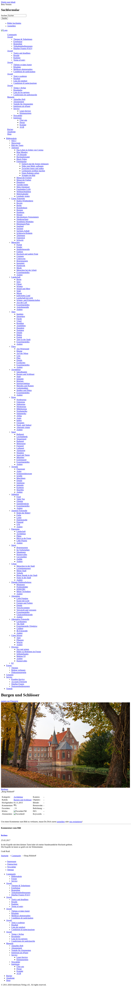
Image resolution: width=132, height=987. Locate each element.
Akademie (11, 132)
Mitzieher (20, 457)
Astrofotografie (22, 307)
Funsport (20, 446)
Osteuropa (20, 402)
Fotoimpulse (21, 161)
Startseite (4, 856)
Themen (14, 668)
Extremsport (21, 460)
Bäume (19, 351)
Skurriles (20, 490)
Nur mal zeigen (22, 649)
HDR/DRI (20, 589)
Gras (18, 356)
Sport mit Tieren (23, 455)
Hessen (19, 215)
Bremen (19, 210)
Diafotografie (21, 520)
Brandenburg (21, 208)
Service (16, 108)
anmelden (61, 822)
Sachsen (19, 228)
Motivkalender (22, 194)
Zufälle (19, 559)
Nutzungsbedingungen (20, 686)
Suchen (4, 15)
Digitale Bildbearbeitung (21, 582)
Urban (13, 564)
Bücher (10, 129)
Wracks (19, 642)
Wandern (20, 453)
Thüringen (20, 235)
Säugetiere (20, 316)
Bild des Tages (17, 145)
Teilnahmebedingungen (22, 46)
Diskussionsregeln (18, 672)
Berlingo (4, 789)
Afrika (19, 416)
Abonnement (18, 102)
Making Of (21, 656)
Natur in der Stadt (23, 578)
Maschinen (20, 478)
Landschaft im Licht (24, 298)
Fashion (19, 252)
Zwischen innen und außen (33, 168)
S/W (18, 524)
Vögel (19, 321)
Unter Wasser (16, 635)
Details (19, 332)
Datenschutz (12, 864)
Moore (19, 293)
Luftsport (20, 448)
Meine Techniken (23, 591)
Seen (18, 282)
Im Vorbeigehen (23, 550)
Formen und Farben (24, 603)
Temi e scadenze (20, 76)
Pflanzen (20, 640)
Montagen (20, 584)
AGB (22, 127)
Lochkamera (21, 621)
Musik (19, 268)
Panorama (15, 529)
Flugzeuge (20, 469)
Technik (14, 467)
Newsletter (17, 115)
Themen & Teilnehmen (22, 39)
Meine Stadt (21, 571)
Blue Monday (22, 152)
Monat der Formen (24, 178)
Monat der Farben (23, 180)
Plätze (18, 536)
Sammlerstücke (22, 504)
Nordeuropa (21, 400)
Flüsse (19, 284)
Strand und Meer (23, 289)
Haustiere (20, 328)
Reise (13, 397)
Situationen (21, 552)
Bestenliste (17, 44)
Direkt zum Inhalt (8, 2)
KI (12, 663)
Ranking (16, 58)
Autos (18, 471)
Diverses (14, 647)
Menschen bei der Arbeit (26, 270)
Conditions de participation (24, 72)
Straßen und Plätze (24, 390)
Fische (19, 319)
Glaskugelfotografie (24, 615)
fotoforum (17, 118)
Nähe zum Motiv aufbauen (32, 166)
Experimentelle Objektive (26, 626)
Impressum (11, 861)
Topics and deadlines (21, 53)
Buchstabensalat (23, 157)
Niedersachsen (22, 219)
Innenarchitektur (23, 383)
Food (18, 497)
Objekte (19, 501)
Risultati (16, 78)
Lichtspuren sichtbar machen (33, 171)
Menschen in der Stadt (25, 566)
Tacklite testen (22, 185)
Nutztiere (20, 330)
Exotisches (20, 363)
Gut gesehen (21, 557)
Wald (18, 291)
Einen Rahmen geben (30, 173)
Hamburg (20, 212)
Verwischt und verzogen (26, 610)
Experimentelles (23, 272)
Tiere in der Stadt (23, 339)
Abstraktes (15, 596)
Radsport (20, 441)
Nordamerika (21, 411)
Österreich (20, 238)
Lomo (18, 517)
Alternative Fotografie (20, 619)
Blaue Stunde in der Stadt (26, 575)
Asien (18, 418)
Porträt (19, 245)
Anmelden (11, 26)
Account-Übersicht (19, 682)
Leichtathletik (22, 437)
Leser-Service (25, 111)
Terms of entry (19, 60)
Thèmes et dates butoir (22, 65)
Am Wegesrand (22, 349)
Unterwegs (20, 259)
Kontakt (23, 125)
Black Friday (21, 159)
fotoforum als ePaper (21, 106)
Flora (13, 346)
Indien (19, 420)
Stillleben (15, 494)
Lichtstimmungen (23, 568)
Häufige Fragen (17, 684)
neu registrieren (75, 822)
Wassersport (21, 439)
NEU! (13, 141)
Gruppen (20, 256)
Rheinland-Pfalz (23, 224)
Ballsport (20, 434)
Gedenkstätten (22, 388)
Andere (19, 275)
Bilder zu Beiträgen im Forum (28, 652)
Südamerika (21, 413)
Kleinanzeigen (25, 113)
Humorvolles (21, 554)
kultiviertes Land (23, 295)
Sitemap (10, 870)
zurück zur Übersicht (9, 701)
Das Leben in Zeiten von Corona (29, 150)
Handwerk (20, 265)
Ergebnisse (17, 41)
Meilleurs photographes (22, 69)
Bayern (19, 203)
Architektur (16, 369)
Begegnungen (22, 261)
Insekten (19, 314)
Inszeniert (20, 263)
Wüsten (19, 286)
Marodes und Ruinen (25, 386)
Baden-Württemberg (24, 201)
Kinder (19, 247)
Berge (18, 279)
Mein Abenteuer (23, 187)
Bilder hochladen (14, 23)
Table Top (20, 499)
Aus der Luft (21, 302)
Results (16, 55)
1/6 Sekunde (21, 154)
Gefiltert (19, 628)
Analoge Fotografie (19, 510)
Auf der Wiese (22, 353)
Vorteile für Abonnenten (23, 104)
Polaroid (19, 522)
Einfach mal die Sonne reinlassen (35, 164)
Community (12, 35)
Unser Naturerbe (18, 198)
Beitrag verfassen (18, 670)
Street (13, 545)
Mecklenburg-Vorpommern (27, 217)
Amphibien (21, 326)
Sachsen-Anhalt (22, 231)
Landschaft (15, 277)
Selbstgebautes (22, 654)
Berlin (19, 205)
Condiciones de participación (25, 95)
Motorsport (21, 443)
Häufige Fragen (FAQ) (22, 48)
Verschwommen (23, 608)
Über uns (23, 120)
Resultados (17, 90)
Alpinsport (20, 450)
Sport (13, 432)
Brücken (19, 381)
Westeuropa (21, 406)
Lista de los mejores (21, 92)
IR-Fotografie (22, 631)
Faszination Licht (23, 189)
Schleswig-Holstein (24, 233)
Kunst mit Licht (22, 601)
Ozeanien (20, 423)
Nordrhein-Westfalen (25, 222)
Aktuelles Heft (19, 99)
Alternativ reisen (23, 427)
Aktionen (15, 148)
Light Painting (22, 598)
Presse (22, 122)
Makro (19, 335)
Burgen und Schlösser (25, 374)
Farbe (18, 515)
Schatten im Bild (28, 175)
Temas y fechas (19, 88)
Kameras (20, 487)
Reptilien (20, 323)
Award (10, 37)
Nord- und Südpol (23, 425)
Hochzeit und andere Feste (27, 254)
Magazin (10, 97)
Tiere (13, 312)
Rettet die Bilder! (23, 513)
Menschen (15, 242)
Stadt (18, 376)
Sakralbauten (21, 372)
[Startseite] (4, 30)
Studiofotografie (23, 249)
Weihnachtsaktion (23, 191)
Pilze (18, 358)
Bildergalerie (11, 138)
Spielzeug (20, 483)
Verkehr (19, 573)
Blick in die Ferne (23, 538)
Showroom (15, 143)
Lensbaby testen (23, 196)
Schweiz (19, 240)
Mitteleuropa (21, 409)
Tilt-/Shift (20, 624)
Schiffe (19, 476)
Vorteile (9, 688)
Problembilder (22, 587)
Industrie (20, 379)
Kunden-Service (18, 679)
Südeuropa (20, 404)
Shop (9, 134)
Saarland (20, 226)
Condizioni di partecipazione (25, 83)
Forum (9, 665)
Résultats (17, 67)
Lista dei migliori (20, 81)
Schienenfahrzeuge (24, 474)
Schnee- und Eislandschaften (28, 300)
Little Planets (21, 541)
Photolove (20, 182)
